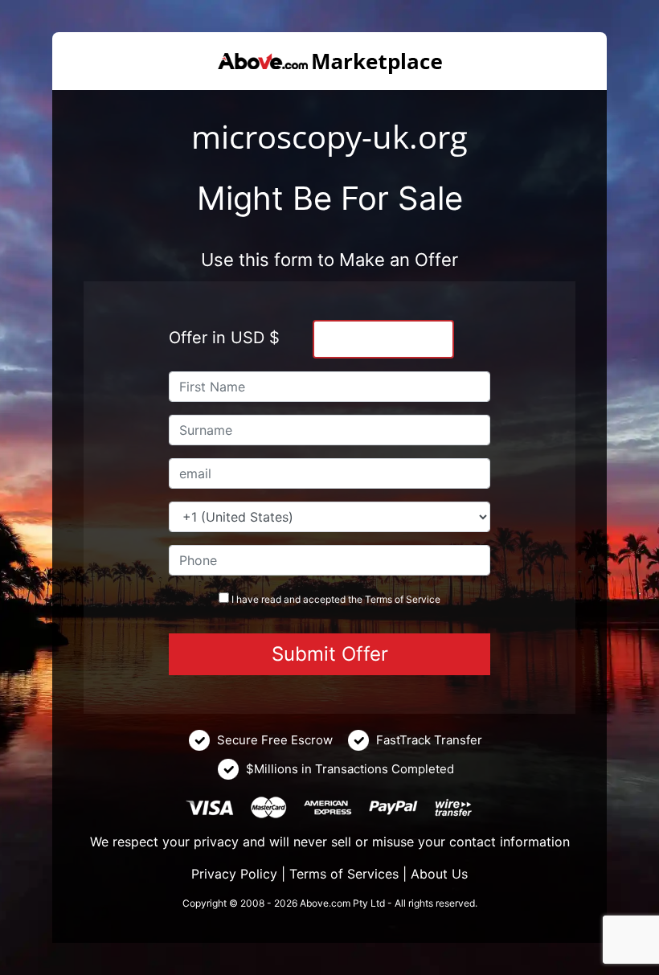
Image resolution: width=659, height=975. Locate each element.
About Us (439, 874)
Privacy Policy (234, 874)
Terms (378, 599)
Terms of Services (344, 874)
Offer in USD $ (224, 337)
